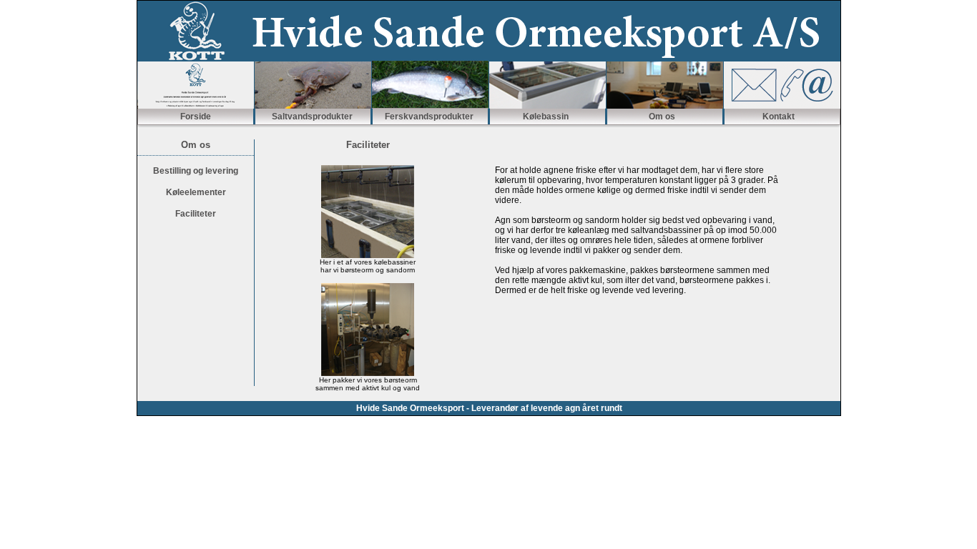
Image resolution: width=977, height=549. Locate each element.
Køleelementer (196, 192)
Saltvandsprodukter (312, 117)
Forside (195, 117)
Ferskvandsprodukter (429, 117)
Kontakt (778, 117)
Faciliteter (195, 214)
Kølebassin (546, 117)
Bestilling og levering (195, 171)
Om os (662, 117)
